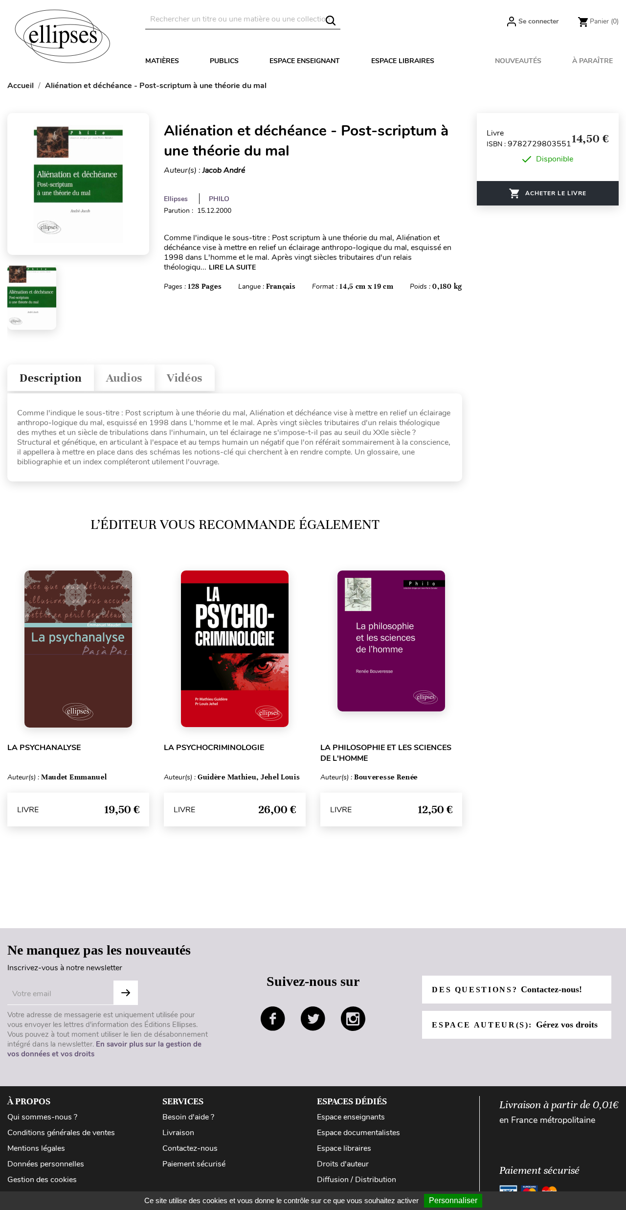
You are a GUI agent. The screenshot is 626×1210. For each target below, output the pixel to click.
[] (330, 20)
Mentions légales (36, 1148)
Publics (224, 61)
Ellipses (176, 199)
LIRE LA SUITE (232, 267)
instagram (353, 1018)
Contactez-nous (190, 1148)
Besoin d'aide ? (188, 1117)
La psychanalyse (44, 747)
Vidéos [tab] (184, 378)
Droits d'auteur (343, 1164)
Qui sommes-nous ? (42, 1117)
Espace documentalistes (358, 1132)
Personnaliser (453, 1200)
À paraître (592, 61)
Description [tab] (51, 378)
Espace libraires (402, 61)
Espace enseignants (351, 1117)
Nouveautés (518, 61)
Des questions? (506, 989)
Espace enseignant (304, 61)
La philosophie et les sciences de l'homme (385, 753)
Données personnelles (45, 1164)
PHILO (219, 199)
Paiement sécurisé (193, 1164)
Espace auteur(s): (514, 1024)
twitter (313, 1018)
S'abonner (125, 993)
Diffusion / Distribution (356, 1179)
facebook (273, 1018)
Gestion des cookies (42, 1179)
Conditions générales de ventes (61, 1132)
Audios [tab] (124, 378)
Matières (162, 61)
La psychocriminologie (214, 747)
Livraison (178, 1132)
